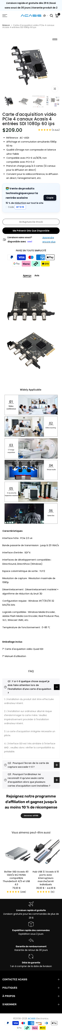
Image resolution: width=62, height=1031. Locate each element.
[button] (45, 15)
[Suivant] (56, 853)
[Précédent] (5, 853)
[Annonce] (31, 8)
